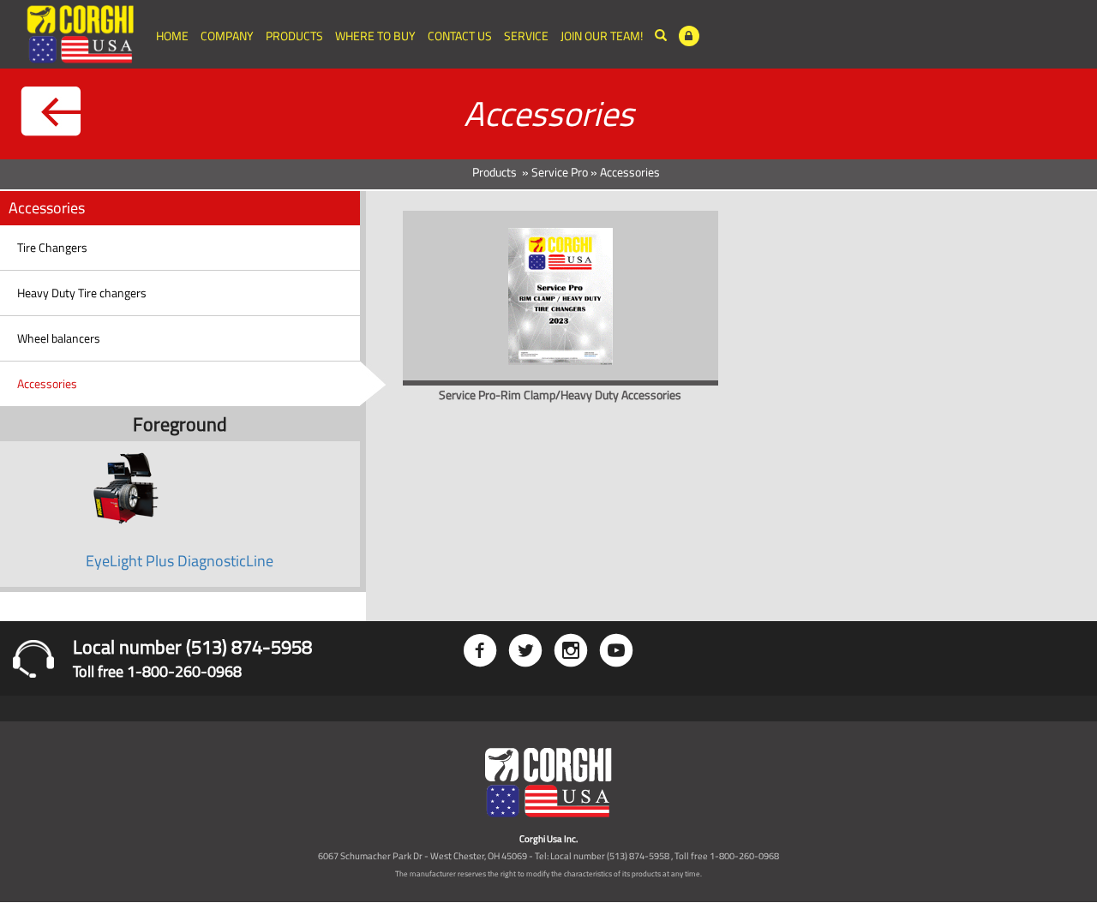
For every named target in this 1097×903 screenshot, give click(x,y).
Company (227, 36)
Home (172, 36)
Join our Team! (601, 36)
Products (294, 36)
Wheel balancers (58, 338)
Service (526, 36)
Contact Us (460, 36)
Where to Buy (375, 36)
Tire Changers (52, 247)
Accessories (47, 383)
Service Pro (559, 172)
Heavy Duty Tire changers (82, 293)
